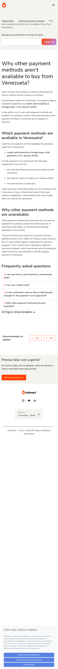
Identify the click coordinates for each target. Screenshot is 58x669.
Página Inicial (8, 20)
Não (50, 338)
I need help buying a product (31, 20)
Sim (37, 338)
